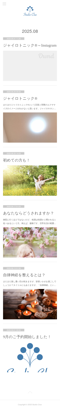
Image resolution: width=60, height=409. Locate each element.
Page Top (30, 392)
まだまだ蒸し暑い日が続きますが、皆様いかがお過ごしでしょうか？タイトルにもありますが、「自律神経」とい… (29, 283)
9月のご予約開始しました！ (27, 337)
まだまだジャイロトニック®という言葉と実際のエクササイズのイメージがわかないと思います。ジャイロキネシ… (29, 106)
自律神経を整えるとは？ (24, 275)
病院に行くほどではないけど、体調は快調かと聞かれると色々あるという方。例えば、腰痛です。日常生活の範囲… (29, 221)
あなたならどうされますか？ (28, 213)
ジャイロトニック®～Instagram (30, 45)
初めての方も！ (16, 160)
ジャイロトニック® (20, 98)
